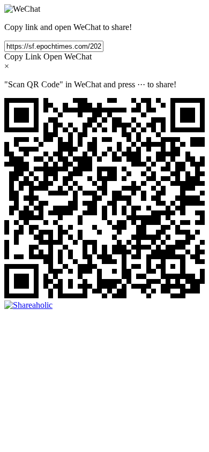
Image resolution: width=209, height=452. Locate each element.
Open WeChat (67, 56)
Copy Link (22, 56)
